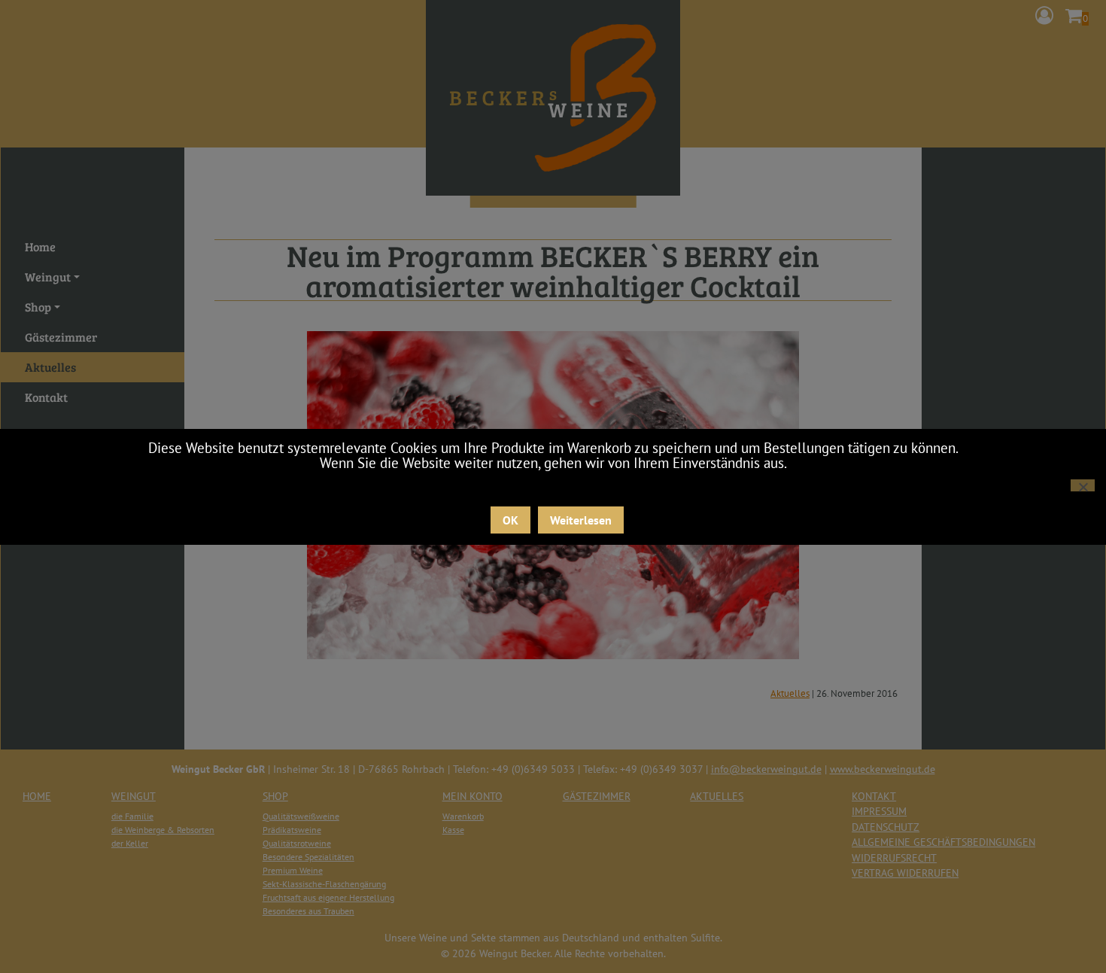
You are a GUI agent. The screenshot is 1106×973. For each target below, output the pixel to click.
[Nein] (1083, 485)
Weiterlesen (581, 520)
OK (510, 520)
